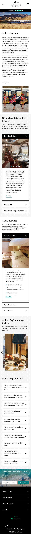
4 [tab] (19, 166)
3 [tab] (16, 166)
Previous (5, 153)
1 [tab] (11, 166)
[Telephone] (3, 4)
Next (26, 153)
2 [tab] (13, 166)
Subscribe (23, 483)
